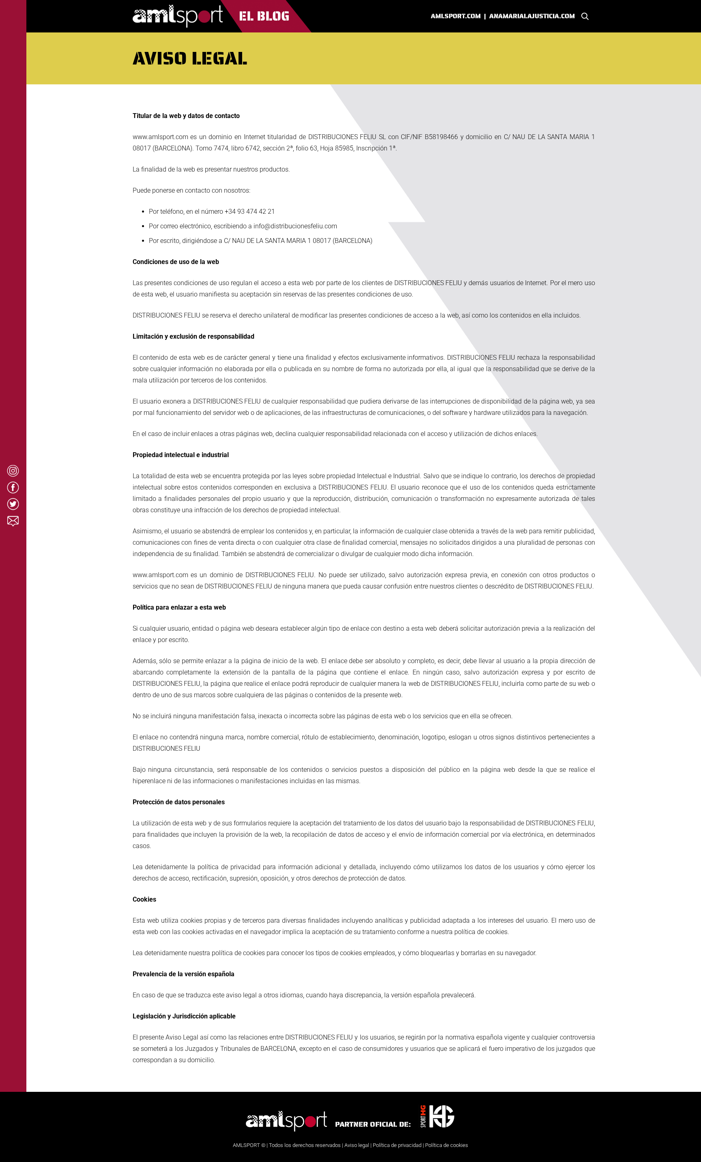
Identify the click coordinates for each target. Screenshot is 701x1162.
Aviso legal (356, 1145)
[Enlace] (222, 16)
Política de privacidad (397, 1145)
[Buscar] (585, 16)
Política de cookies (446, 1145)
